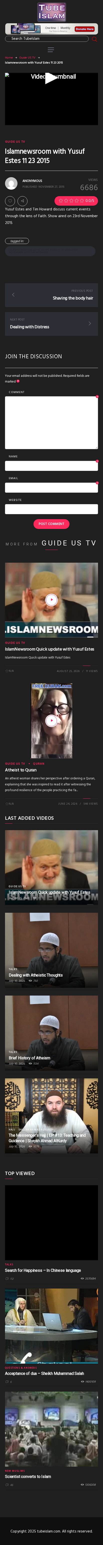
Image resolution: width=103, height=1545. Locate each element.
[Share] (23, 201)
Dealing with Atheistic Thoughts (36, 975)
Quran (38, 763)
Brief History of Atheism (29, 1058)
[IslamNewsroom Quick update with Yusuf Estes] (51, 600)
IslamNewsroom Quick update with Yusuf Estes (49, 649)
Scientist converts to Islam (28, 1476)
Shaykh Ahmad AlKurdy (36, 1130)
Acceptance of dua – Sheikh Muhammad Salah (44, 1373)
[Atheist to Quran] (51, 721)
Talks (13, 969)
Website (15, 500)
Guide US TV (27, 57)
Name (53, 457)
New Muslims (15, 1471)
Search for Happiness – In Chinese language (43, 1270)
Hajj (12, 1130)
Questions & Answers (21, 1368)
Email (53, 478)
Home (9, 57)
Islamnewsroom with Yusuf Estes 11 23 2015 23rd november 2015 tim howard (43, 251)
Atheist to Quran (20, 770)
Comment (53, 392)
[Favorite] (10, 201)
